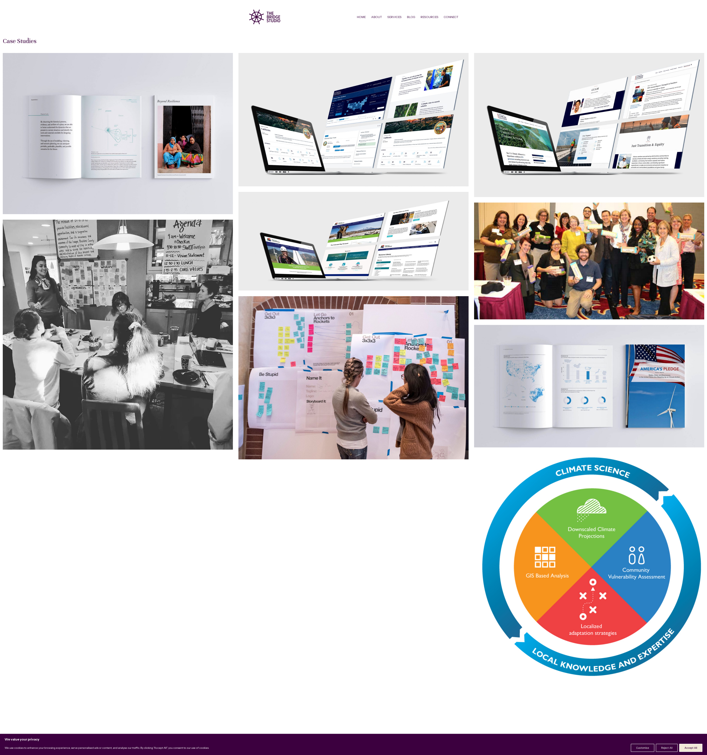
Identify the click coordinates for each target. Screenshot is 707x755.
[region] (353, 744)
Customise (642, 747)
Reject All (666, 747)
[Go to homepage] (265, 17)
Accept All (691, 747)
